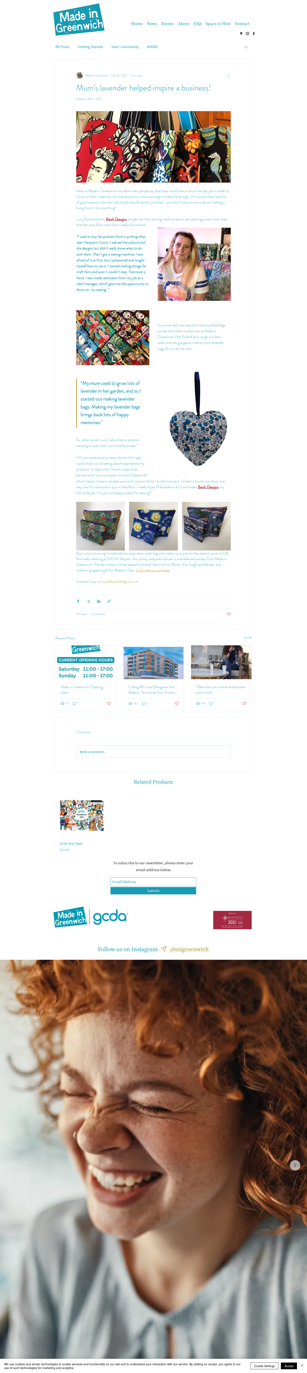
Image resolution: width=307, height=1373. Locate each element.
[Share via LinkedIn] (99, 601)
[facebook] (254, 34)
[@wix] (164, 949)
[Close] (301, 1366)
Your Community (125, 46)
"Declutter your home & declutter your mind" (221, 689)
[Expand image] (100, 526)
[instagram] (247, 34)
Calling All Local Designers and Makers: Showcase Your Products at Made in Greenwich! (153, 689)
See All (247, 637)
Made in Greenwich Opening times (82, 689)
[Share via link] (109, 601)
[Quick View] (82, 815)
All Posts (62, 46)
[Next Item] (295, 1165)
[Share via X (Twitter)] (88, 601)
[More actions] (228, 75)
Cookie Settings (264, 1366)
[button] (246, 46)
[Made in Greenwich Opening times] (86, 662)
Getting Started (90, 46)
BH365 (152, 46)
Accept (288, 1366)
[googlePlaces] (241, 34)
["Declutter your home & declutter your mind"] (221, 662)
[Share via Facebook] (78, 601)
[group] (153, 822)
